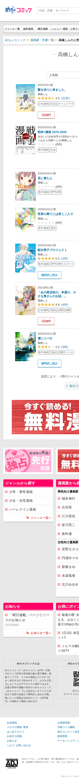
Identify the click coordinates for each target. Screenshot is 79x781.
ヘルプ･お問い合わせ (19, 745)
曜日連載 (43, 28)
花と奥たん (45, 178)
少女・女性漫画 (21, 500)
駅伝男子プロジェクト (52, 250)
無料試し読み (49, 275)
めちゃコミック (15, 40)
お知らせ (12, 740)
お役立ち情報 (14, 736)
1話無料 (46, 114)
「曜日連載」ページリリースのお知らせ (27, 620)
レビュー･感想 (59, 28)
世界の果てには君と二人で (55, 214)
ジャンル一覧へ (41, 517)
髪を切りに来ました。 (52, 89)
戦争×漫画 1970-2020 (52, 132)
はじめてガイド (15, 731)
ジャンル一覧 (12, 28)
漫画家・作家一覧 (42, 40)
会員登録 (12, 722)
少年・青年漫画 (21, 492)
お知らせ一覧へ (41, 633)
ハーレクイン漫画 (22, 509)
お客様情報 (63, 722)
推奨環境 (62, 736)
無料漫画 (28, 28)
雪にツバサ (45, 338)
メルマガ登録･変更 (17, 727)
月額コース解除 (66, 727)
